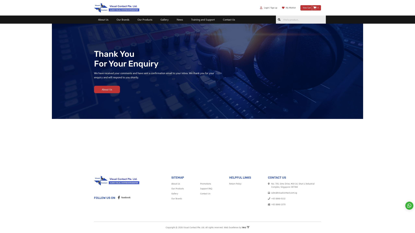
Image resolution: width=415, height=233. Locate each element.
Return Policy (235, 183)
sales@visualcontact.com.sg (284, 192)
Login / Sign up (270, 7)
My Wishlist (291, 7)
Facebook (125, 197)
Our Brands (123, 19)
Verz (244, 227)
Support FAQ (206, 188)
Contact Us (229, 19)
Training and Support (203, 19)
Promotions (205, 183)
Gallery (164, 19)
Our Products (144, 19)
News (180, 19)
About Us (103, 19)
